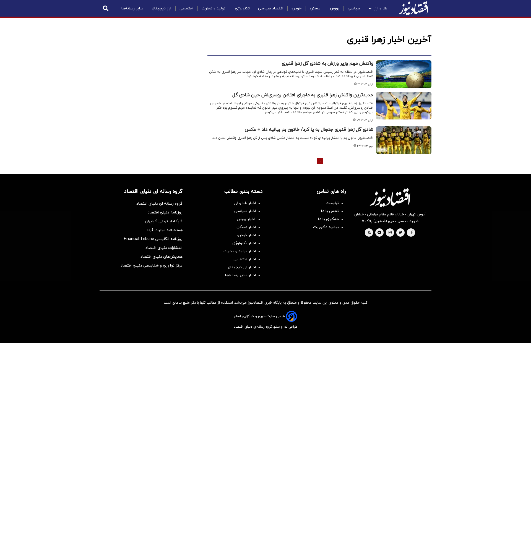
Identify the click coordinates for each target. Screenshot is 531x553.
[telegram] (379, 232)
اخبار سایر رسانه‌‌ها (240, 275)
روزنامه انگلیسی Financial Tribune (153, 239)
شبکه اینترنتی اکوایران (164, 221)
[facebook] (412, 232)
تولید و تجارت (214, 8)
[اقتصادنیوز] (390, 197)
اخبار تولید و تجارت (239, 251)
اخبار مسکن (246, 227)
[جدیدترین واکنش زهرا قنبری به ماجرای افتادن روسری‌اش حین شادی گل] (403, 105)
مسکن (316, 8)
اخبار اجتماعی (244, 259)
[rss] (369, 232)
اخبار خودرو (246, 235)
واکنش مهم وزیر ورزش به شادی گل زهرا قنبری (327, 63)
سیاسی (354, 8)
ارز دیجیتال (161, 8)
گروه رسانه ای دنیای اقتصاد (159, 203)
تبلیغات (332, 203)
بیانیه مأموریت (326, 227)
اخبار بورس (246, 219)
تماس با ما (330, 211)
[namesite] (413, 8)
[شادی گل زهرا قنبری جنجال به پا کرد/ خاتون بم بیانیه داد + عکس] (403, 140)
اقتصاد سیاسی (270, 8)
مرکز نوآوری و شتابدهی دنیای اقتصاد (152, 265)
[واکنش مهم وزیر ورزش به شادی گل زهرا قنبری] (403, 74)
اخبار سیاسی (245, 211)
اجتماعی (186, 8)
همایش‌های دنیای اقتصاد (161, 256)
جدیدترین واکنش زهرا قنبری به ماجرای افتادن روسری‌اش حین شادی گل (302, 95)
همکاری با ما (328, 219)
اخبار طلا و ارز (245, 203)
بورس (334, 8)
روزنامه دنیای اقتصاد (165, 212)
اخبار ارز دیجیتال (242, 267)
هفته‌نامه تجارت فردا (165, 230)
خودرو (296, 8)
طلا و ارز (381, 8)
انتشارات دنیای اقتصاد (164, 248)
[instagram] (390, 232)
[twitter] (400, 232)
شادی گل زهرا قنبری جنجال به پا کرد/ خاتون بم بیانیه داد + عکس (309, 129)
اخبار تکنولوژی (244, 243)
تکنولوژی (242, 8)
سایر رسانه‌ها (132, 8)
